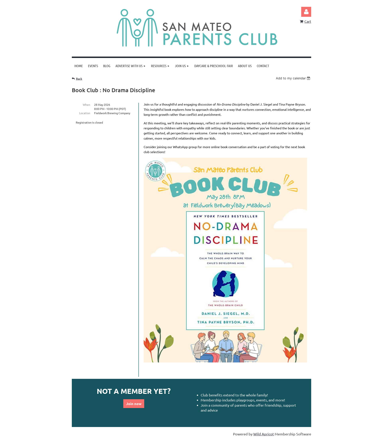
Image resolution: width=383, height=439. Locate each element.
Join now (133, 403)
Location (84, 113)
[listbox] (293, 78)
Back (79, 79)
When (86, 104)
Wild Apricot (263, 434)
